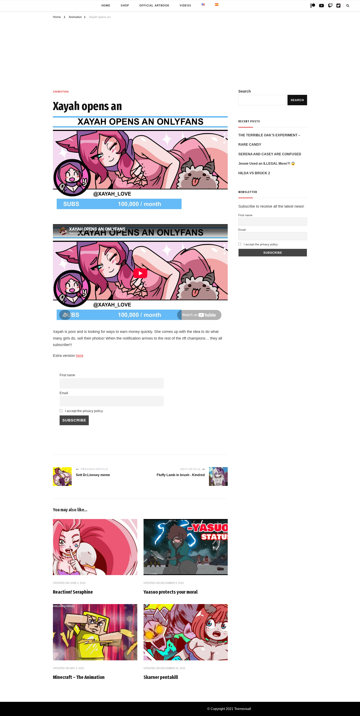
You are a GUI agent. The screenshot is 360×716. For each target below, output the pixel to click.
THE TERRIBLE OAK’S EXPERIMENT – (269, 135)
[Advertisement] (180, 57)
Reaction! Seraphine (73, 592)
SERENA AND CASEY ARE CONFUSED (269, 154)
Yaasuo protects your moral (171, 592)
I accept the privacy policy (83, 411)
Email (64, 393)
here (79, 356)
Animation (61, 91)
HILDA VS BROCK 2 (254, 173)
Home (105, 5)
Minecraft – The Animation (79, 677)
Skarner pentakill (161, 677)
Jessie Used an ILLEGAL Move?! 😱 (266, 163)
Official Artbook (154, 5)
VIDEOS (185, 5)
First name (67, 375)
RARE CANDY (249, 144)
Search (244, 91)
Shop (125, 5)
